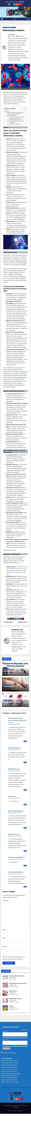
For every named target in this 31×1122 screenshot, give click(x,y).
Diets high (14, 213)
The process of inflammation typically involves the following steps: (16, 117)
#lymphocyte (20, 53)
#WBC (18, 60)
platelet (11, 541)
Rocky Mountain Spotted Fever (18, 983)
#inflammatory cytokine (14, 47)
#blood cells (11, 38)
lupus (18, 154)
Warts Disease (8, 686)
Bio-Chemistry (6, 27)
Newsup (24, 1105)
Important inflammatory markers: (15, 119)
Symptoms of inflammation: (15, 123)
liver (7, 526)
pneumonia (9, 148)
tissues (24, 162)
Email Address (6, 1040)
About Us (14, 1110)
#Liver (9, 53)
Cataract (10, 796)
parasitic (8, 140)
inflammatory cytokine (15, 489)
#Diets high (19, 40)
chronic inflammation (20, 377)
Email (4, 938)
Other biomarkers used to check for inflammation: (17, 122)
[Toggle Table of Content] (24, 109)
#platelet (23, 55)
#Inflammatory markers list (15, 49)
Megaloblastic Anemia (11, 702)
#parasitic (17, 55)
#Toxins (26, 57)
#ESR (24, 40)
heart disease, (20, 177)
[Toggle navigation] (14, 19)
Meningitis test (12, 769)
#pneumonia (11, 57)
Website (5, 946)
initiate (22, 278)
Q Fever (11, 1006)
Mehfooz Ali (12, 34)
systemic (21, 460)
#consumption (12, 40)
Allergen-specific (13, 748)
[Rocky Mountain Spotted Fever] (5, 985)
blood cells (9, 322)
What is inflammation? (12, 115)
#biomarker (21, 36)
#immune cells (21, 43)
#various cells (12, 60)
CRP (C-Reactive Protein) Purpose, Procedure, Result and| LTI (17, 720)
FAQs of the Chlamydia (14, 811)
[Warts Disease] (5, 993)
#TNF (21, 57)
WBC (21, 434)
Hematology (13, 27)
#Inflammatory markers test (15, 51)
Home (9, 1110)
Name (5, 929)
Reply (25, 741)
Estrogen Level (22, 622)
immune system (7, 100)
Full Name (5, 1031)
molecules (9, 336)
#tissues (17, 57)
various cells (22, 261)
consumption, (9, 225)
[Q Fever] (5, 1008)
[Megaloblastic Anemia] (5, 1000)
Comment (6, 900)
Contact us (20, 1110)
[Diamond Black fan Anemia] (5, 977)
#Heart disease (12, 43)
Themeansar (15, 1107)
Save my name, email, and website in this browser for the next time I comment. (14, 958)
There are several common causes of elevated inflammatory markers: (15, 113)
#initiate (26, 51)
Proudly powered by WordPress (11, 1105)
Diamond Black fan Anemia (13, 671)
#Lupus (14, 53)
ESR (7, 405)
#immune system (12, 45)
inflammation (19, 96)
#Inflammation (22, 45)
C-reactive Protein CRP (14, 872)
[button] (26, 19)
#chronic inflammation (21, 38)
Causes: (7, 110)
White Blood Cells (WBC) (15, 857)
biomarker (16, 514)
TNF (11, 426)
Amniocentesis (9, 622)
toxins (14, 210)
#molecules (11, 55)
